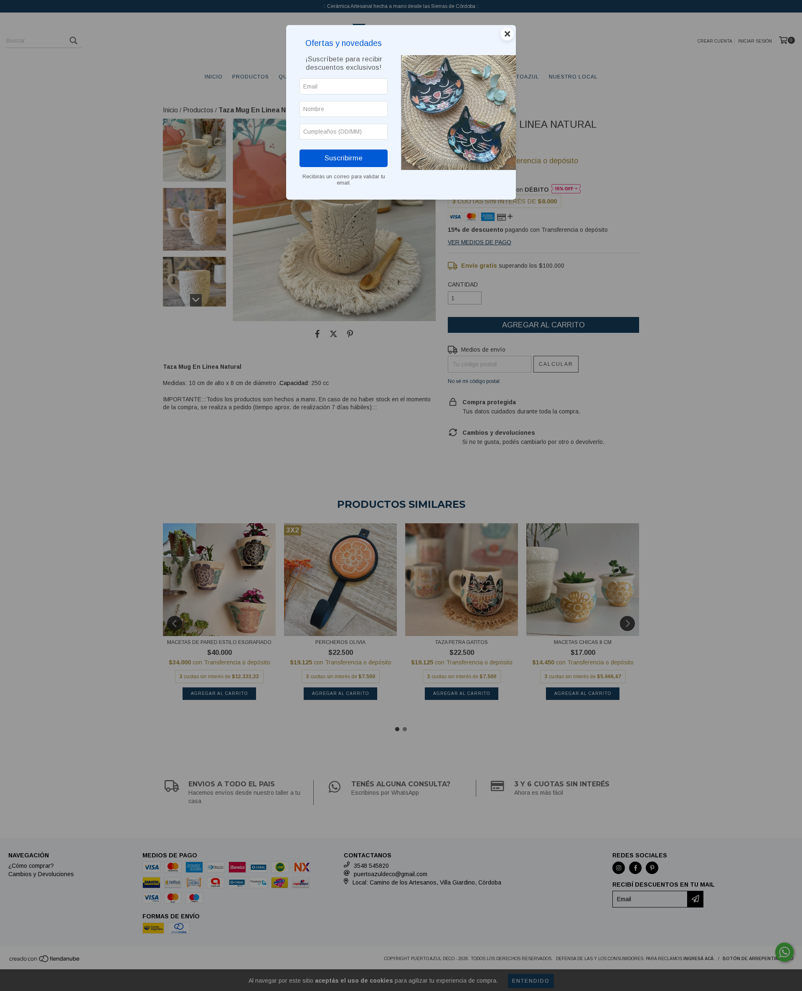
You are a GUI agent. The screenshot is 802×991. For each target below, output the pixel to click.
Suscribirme (344, 158)
